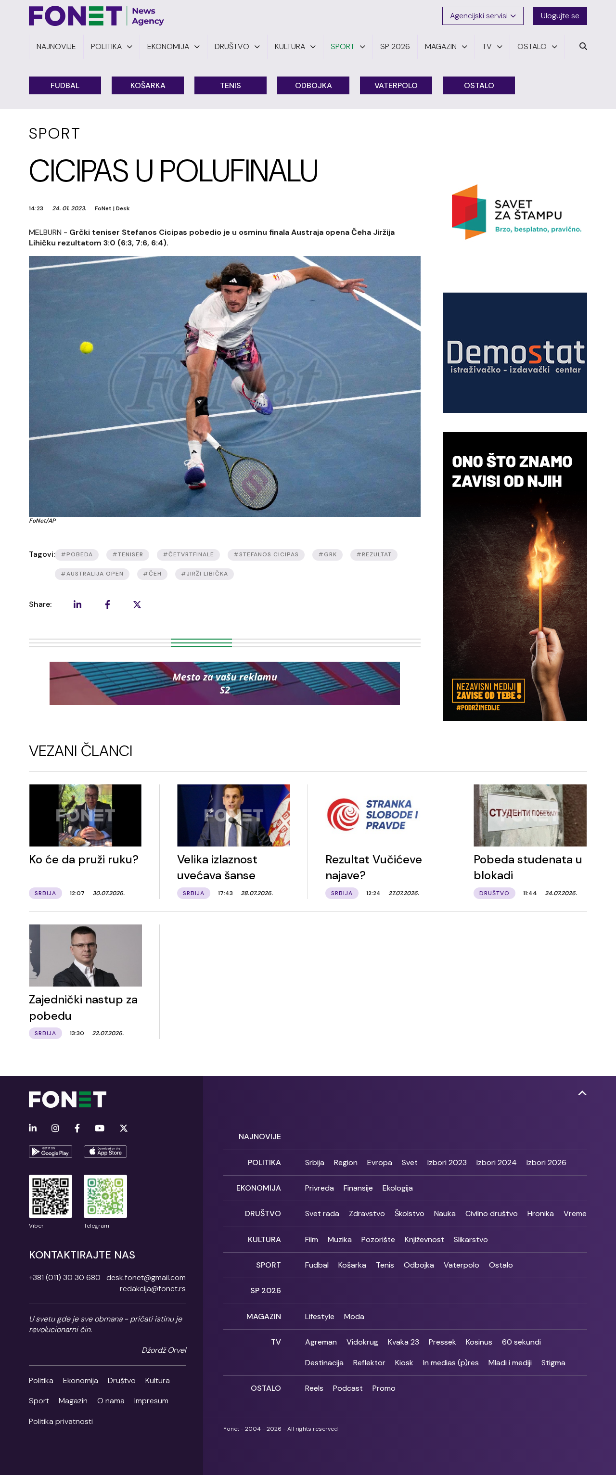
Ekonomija (80, 1380)
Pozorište (378, 1239)
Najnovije (260, 1136)
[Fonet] (97, 16)
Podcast (348, 1388)
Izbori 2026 (546, 1162)
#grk (327, 554)
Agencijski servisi (479, 16)
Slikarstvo (471, 1239)
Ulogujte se (560, 16)
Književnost (424, 1239)
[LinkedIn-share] (77, 604)
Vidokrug (362, 1342)
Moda (354, 1316)
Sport (39, 1401)
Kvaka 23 (403, 1342)
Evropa (379, 1162)
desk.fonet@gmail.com (146, 1277)
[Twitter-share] (137, 604)
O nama (111, 1401)
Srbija (314, 1162)
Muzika (340, 1239)
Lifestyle (319, 1316)
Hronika (540, 1213)
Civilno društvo (491, 1213)
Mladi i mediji (510, 1363)
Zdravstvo (367, 1213)
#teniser (127, 554)
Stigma (553, 1363)
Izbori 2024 (496, 1162)
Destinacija (324, 1363)
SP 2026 (265, 1290)
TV (276, 1342)
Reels (314, 1388)
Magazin (73, 1401)
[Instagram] (55, 1129)
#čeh (152, 573)
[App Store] (105, 1151)
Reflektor (369, 1363)
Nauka (445, 1213)
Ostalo (479, 85)
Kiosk (404, 1363)
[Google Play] (50, 1151)
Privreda (319, 1188)
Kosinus (479, 1342)
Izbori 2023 (447, 1162)
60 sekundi (521, 1342)
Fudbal (65, 85)
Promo (384, 1388)
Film (311, 1239)
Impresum (151, 1401)
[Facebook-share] (107, 604)
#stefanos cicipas (266, 554)
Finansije (358, 1188)
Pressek (442, 1342)
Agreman (321, 1342)
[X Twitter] (123, 1129)
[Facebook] (77, 1129)
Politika (41, 1380)
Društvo (122, 1380)
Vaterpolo (396, 85)
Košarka (148, 85)
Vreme (575, 1213)
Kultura (157, 1380)
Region (346, 1162)
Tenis (230, 85)
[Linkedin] (33, 1129)
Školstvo (409, 1213)
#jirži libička (204, 573)
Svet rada (322, 1213)
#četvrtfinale (188, 554)
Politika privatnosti (61, 1421)
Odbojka (313, 85)
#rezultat (374, 554)
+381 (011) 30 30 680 (65, 1277)
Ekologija (398, 1188)
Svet (410, 1162)
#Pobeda (77, 554)
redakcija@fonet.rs (153, 1288)
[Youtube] (99, 1129)
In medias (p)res (451, 1363)
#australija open (92, 573)
